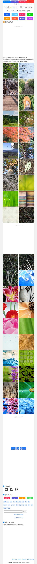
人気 (7, 14)
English (20, 4)
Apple (5, 505)
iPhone (7, 18)
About (19, 559)
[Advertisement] (18, 39)
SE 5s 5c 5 (22, 1)
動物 (5, 501)
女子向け (22, 14)
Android (30, 18)
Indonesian (25, 4)
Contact (24, 559)
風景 (30, 498)
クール (13, 505)
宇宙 (20, 501)
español (31, 4)
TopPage (14, 559)
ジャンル (14, 14)
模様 (9, 508)
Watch (23, 18)
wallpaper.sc (26, 562)
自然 (20, 505)
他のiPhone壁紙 (18, 514)
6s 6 (15, 1)
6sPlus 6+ (6, 1)
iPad (15, 18)
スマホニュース (18, 517)
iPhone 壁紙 (30, 559)
